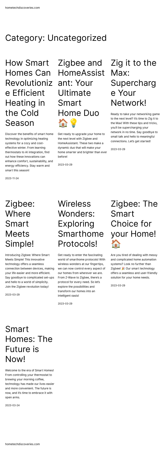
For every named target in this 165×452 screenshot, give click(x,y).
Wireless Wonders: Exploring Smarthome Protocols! (81, 224)
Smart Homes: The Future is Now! (29, 344)
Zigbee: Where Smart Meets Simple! (20, 224)
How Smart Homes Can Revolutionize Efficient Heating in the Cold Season (29, 93)
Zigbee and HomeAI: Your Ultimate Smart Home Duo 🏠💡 (81, 93)
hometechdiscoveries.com (22, 7)
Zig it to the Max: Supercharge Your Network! (133, 83)
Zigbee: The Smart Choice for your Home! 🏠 (134, 224)
